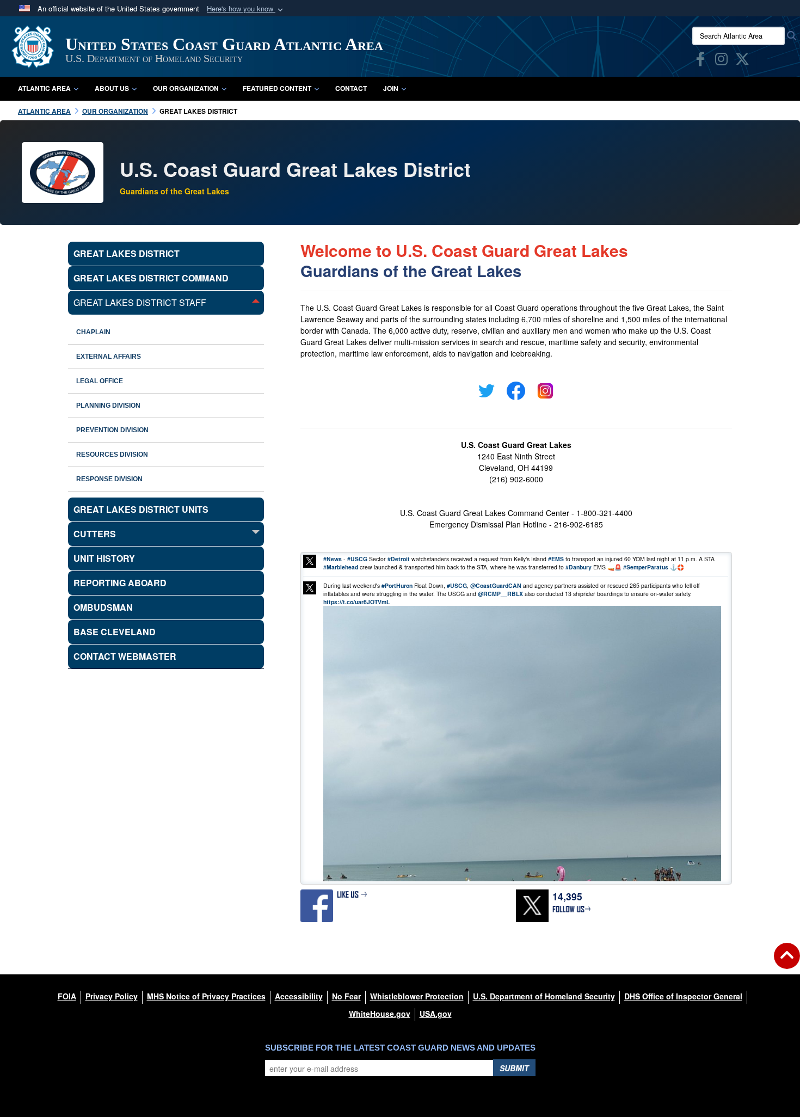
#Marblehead (340, 567)
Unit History (104, 558)
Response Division (109, 479)
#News (332, 559)
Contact (351, 88)
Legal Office (99, 381)
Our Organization (186, 88)
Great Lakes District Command (151, 278)
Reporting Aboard (120, 582)
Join (390, 88)
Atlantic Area (44, 88)
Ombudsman (103, 607)
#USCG (357, 559)
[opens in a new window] (700, 61)
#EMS (556, 559)
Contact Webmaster (124, 656)
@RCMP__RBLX (500, 594)
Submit (514, 1068)
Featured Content (277, 88)
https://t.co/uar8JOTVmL (356, 602)
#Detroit (398, 559)
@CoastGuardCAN (495, 585)
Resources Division (112, 454)
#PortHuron (397, 585)
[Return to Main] (787, 962)
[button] (246, 9)
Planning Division (108, 405)
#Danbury (578, 567)
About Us (112, 88)
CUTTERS (94, 533)
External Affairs (108, 356)
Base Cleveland (114, 631)
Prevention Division (112, 430)
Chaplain (93, 332)
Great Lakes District (126, 253)
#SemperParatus (645, 567)
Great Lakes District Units (140, 509)
